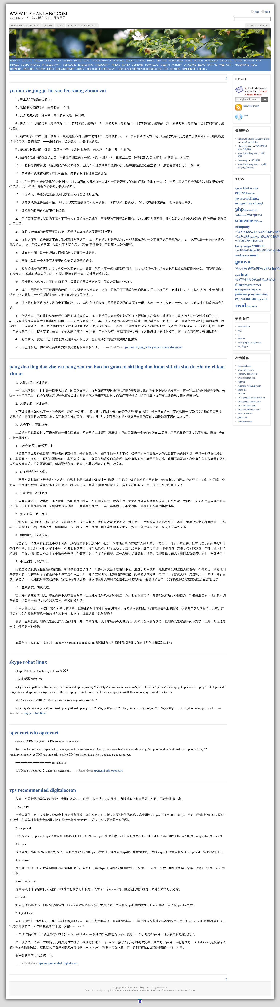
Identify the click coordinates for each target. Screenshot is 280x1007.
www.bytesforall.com (151, 990)
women (67, 60)
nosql (260, 203)
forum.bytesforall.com (185, 990)
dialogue (226, 60)
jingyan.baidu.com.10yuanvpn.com (253, 138)
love (86, 60)
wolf (60, 25)
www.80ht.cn (244, 326)
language (190, 65)
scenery (16, 69)
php (239, 208)
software (69, 65)
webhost (225, 65)
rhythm (161, 60)
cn (239, 334)
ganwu (141, 60)
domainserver (65, 69)
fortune (118, 60)
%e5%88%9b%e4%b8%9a (249, 240)
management (242, 289)
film (238, 284)
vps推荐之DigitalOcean (252, 166)
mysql (252, 203)
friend (116, 65)
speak (237, 275)
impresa (256, 289)
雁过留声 (255, 160)
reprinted (261, 299)
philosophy (102, 65)
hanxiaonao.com (245, 421)
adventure (242, 65)
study (58, 60)
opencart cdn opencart (33, 732)
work (48, 60)
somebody (211, 60)
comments (188, 69)
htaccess (250, 193)
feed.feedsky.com (251, 105)
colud (201, 69)
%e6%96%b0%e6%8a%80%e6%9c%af (140, 69)
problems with (51, 65)
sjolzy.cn (241, 381)
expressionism (245, 298)
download (152, 65)
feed (267, 11)
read (254, 65)
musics (252, 305)
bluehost (248, 188)
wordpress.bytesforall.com (126, 990)
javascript (242, 198)
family (126, 65)
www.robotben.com (246, 377)
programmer (251, 284)
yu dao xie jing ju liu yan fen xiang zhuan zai (57, 90)
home (188, 60)
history (249, 60)
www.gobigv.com (246, 369)
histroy (238, 246)
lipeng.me (242, 389)
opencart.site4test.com (247, 373)
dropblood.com (244, 365)
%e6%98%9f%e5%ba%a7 (101, 69)
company (137, 65)
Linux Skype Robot (249, 141)
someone (244, 220)
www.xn (241, 338)
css (255, 188)
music (151, 60)
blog (240, 330)
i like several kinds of (82, 25)
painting (212, 65)
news (201, 65)
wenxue (27, 60)
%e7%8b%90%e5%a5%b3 (255, 279)
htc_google (172, 69)
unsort (15, 60)
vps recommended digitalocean (42, 789)
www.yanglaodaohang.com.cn (251, 397)
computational (30, 65)
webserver (241, 215)
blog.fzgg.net (243, 346)
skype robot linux (28, 661)
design (130, 60)
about (48, 25)
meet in (165, 65)
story (80, 69)
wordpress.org (102, 990)
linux (254, 198)
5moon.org (242, 160)
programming (100, 60)
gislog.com (242, 417)
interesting (85, 65)
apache (238, 188)
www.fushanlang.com (38, 13)
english (28, 69)
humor (198, 60)
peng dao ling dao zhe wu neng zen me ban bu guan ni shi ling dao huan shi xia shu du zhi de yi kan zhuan (117, 370)
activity (177, 65)
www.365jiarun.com (247, 405)
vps (255, 209)
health (38, 60)
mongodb (241, 203)
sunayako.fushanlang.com (249, 385)
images (14, 65)
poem (250, 209)
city (258, 60)
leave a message (257, 25)
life (256, 220)
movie (78, 60)
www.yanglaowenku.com (249, 401)
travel (238, 60)
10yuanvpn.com (245, 145)
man (260, 221)
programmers (44, 69)
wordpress (175, 60)
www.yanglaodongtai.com (249, 342)
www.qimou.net (245, 413)
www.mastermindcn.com (249, 409)
